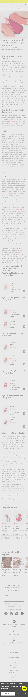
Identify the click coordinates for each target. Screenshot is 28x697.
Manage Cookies (22, 693)
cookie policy (4, 688)
